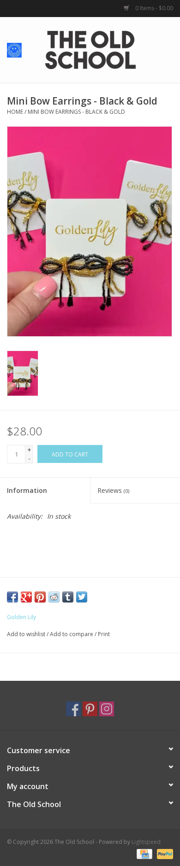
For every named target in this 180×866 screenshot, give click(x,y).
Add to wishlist (26, 634)
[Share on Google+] (26, 597)
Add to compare (72, 634)
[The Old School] (104, 49)
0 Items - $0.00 (153, 8)
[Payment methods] (143, 853)
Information (27, 490)
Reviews (113, 490)
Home (15, 112)
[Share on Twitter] (81, 597)
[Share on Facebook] (12, 597)
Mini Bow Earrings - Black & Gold (76, 112)
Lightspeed (146, 842)
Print (104, 634)
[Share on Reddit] (54, 597)
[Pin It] (40, 597)
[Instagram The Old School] (106, 709)
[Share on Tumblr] (67, 597)
